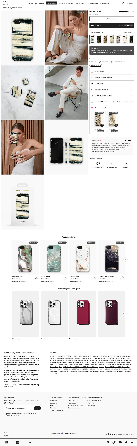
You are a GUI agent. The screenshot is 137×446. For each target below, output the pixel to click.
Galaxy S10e (105, 371)
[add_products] (102, 125)
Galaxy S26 (93, 365)
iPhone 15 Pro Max (86, 358)
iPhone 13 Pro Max (71, 360)
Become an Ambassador (76, 405)
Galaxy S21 (109, 369)
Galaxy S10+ (96, 371)
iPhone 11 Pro (57, 362)
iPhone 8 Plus (121, 362)
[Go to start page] (5, 3)
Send (37, 408)
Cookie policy (91, 405)
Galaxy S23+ (117, 367)
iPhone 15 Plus (75, 358)
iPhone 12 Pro (91, 360)
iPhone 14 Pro (103, 358)
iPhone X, (95, 362)
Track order (54, 400)
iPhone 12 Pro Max (108, 360)
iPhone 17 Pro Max (71, 356)
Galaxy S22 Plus (73, 369)
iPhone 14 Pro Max (123, 358)
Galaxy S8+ (53, 373)
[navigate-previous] (125, 259)
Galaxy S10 (88, 371)
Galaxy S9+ (120, 371)
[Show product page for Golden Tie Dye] (92, 39)
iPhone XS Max (79, 362)
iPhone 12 (99, 360)
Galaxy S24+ (82, 367)
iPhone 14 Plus (112, 358)
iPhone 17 (53, 356)
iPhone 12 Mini (119, 360)
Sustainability (72, 403)
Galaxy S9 (112, 371)
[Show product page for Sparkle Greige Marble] (112, 39)
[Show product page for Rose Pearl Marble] (125, 39)
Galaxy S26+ (102, 365)
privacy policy (15, 415)
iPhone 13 (53, 360)
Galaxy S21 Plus (119, 369)
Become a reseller (74, 408)
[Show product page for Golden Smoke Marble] (99, 39)
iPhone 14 (96, 358)
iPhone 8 (113, 362)
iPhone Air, (81, 356)
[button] (119, 434)
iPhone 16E (95, 356)
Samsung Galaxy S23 (106, 367)
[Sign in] (119, 3)
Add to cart (111, 25)
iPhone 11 (64, 362)
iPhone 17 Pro (61, 356)
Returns (52, 408)
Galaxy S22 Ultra (85, 369)
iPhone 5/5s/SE (84, 365)
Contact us (53, 403)
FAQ (51, 405)
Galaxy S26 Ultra (112, 365)
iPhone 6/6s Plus (73, 365)
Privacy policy (91, 403)
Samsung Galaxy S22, (61, 369)
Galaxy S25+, (54, 367)
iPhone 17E (87, 356)
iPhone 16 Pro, (110, 356)
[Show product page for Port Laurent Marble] (131, 39)
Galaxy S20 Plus (67, 371)
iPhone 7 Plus (54, 365)
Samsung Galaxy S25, (125, 365)
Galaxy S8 (127, 371)
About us (71, 400)
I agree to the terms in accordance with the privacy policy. (22, 414)
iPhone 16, (103, 356)
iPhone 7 (128, 362)
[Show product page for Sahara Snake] (118, 39)
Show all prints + (129, 32)
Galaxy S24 (74, 367)
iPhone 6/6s (63, 365)
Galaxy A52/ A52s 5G (98, 369)
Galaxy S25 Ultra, (64, 367)
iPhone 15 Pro (66, 358)
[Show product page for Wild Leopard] (105, 39)
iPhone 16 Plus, (119, 356)
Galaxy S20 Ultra (78, 371)
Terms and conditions (94, 400)
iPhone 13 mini (82, 360)
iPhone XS (71, 362)
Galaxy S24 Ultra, (92, 367)
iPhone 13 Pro (61, 360)
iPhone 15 (59, 358)
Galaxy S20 (57, 371)
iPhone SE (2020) (104, 362)
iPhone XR (88, 362)
